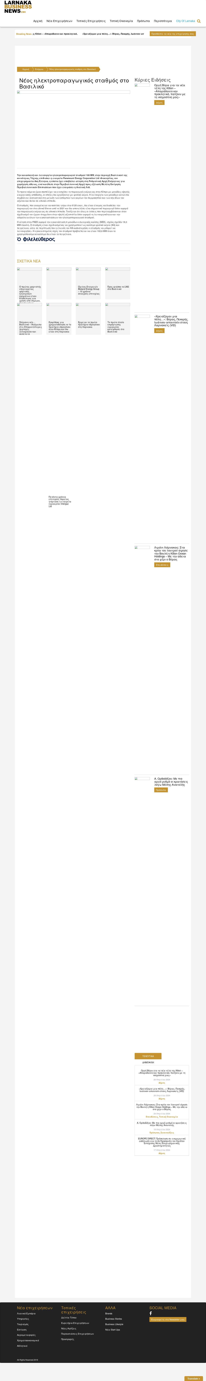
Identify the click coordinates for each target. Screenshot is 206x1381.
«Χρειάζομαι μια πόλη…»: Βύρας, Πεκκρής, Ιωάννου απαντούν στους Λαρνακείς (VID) (162, 1089)
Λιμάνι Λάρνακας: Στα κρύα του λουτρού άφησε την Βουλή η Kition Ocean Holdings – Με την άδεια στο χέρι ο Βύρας (162, 1107)
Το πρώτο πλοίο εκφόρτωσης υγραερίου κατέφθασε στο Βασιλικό (116, 327)
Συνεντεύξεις (167, 1132)
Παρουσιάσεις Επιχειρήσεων (77, 1333)
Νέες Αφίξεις (68, 1328)
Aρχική (37, 21)
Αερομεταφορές (26, 1334)
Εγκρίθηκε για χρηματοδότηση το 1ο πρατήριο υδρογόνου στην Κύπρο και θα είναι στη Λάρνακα (60, 327)
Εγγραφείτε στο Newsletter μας (168, 1319)
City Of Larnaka (185, 21)
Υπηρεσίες (23, 1318)
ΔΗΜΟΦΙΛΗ (148, 1062)
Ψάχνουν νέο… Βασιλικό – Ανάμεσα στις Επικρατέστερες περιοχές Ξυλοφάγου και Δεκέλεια (30, 328)
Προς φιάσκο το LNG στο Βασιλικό (118, 287)
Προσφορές (67, 1339)
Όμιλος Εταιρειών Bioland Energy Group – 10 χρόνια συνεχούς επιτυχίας (89, 290)
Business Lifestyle (114, 1324)
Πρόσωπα (143, 21)
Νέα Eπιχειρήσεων (59, 21)
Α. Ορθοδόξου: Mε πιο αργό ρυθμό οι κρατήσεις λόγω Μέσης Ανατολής (162, 1124)
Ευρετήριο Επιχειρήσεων (75, 1322)
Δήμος (159, 102)
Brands (108, 1313)
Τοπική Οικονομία (121, 21)
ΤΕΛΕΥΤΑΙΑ (148, 1056)
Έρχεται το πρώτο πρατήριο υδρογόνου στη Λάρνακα (89, 324)
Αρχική (25, 69)
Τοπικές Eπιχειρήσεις (91, 21)
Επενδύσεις (162, 564)
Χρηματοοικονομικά (28, 1340)
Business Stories (113, 1318)
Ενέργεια (39, 69)
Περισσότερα (163, 21)
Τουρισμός (23, 1324)
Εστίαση (21, 1329)
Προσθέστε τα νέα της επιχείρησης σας (173, 33)
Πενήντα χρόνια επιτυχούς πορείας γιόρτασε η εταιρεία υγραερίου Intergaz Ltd (60, 501)
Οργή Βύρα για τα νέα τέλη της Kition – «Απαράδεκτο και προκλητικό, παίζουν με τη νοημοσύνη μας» (161, 1073)
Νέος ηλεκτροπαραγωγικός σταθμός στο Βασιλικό (72, 69)
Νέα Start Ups (112, 1329)
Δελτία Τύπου (68, 1317)
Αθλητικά (22, 1345)
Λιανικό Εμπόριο (26, 1313)
